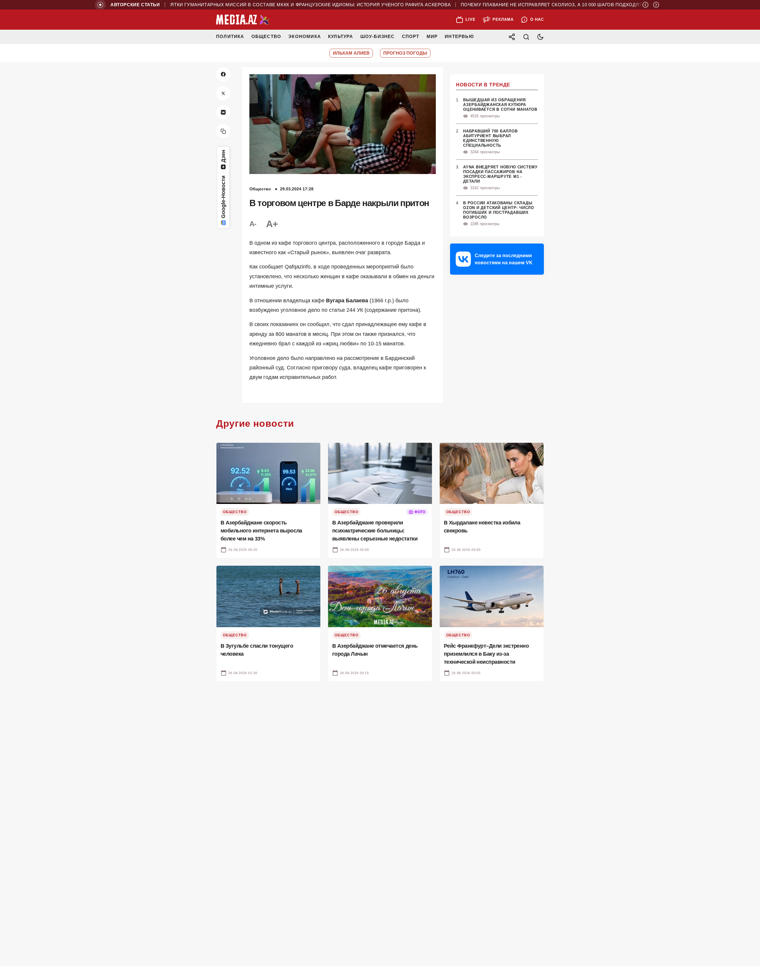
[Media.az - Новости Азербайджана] (243, 19)
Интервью (459, 36)
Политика (230, 36)
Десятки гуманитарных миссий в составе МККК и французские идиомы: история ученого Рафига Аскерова (283, 4)
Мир (432, 36)
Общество (266, 36)
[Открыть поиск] (526, 36)
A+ (272, 224)
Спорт (410, 36)
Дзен (223, 156)
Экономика (304, 36)
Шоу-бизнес (377, 36)
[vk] (223, 112)
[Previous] (645, 5)
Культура (340, 36)
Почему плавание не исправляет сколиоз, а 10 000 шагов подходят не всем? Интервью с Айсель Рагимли (580, 4)
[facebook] (223, 74)
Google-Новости (223, 197)
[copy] (223, 131)
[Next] (656, 5)
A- (252, 224)
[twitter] (223, 93)
